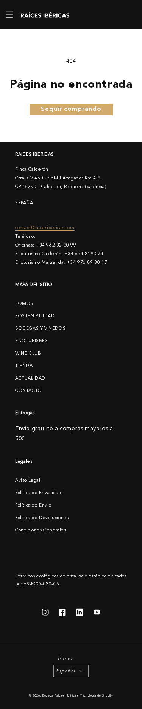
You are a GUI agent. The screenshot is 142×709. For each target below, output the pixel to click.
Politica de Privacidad (38, 493)
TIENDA (24, 366)
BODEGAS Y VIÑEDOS (40, 328)
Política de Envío (33, 505)
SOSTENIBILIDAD (35, 316)
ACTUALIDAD (30, 378)
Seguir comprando (71, 109)
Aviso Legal (28, 480)
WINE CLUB (28, 353)
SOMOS (24, 304)
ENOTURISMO (31, 341)
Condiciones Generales (40, 530)
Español (65, 671)
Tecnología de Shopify (96, 695)
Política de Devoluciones (42, 518)
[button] (9, 14)
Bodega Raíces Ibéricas (60, 695)
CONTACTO (28, 391)
